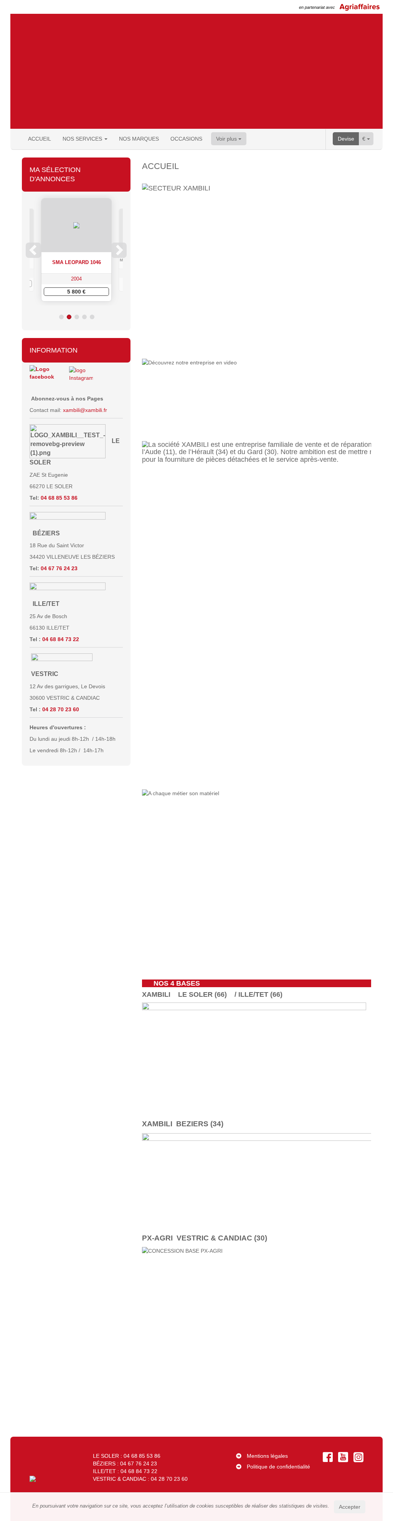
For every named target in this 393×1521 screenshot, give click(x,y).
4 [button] (84, 317)
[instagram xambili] (81, 377)
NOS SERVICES (83, 139)
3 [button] (76, 317)
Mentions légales (267, 1456)
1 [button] (61, 317)
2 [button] (69, 317)
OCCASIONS (186, 139)
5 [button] (92, 317)
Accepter (349, 1507)
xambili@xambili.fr (85, 410)
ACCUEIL (39, 139)
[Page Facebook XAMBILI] (42, 377)
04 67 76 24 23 (60, 568)
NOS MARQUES (139, 139)
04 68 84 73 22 (60, 639)
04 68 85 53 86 (60, 498)
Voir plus (227, 139)
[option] (88, 250)
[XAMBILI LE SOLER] (254, 1053)
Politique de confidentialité (278, 1467)
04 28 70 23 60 (61, 709)
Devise (346, 139)
